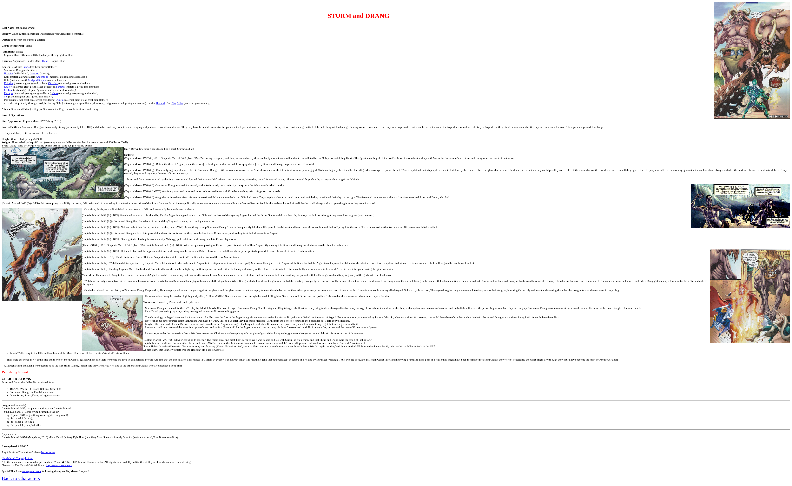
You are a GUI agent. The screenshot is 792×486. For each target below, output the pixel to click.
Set (6, 96)
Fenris (26, 66)
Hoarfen (8, 73)
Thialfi (45, 60)
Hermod (160, 103)
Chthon (8, 89)
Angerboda (42, 76)
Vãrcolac (53, 83)
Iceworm (34, 73)
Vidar (180, 103)
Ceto (55, 93)
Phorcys (8, 93)
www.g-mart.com (31, 471)
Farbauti (60, 86)
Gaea (60, 99)
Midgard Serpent (37, 80)
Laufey (8, 86)
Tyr (174, 103)
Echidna (8, 83)
